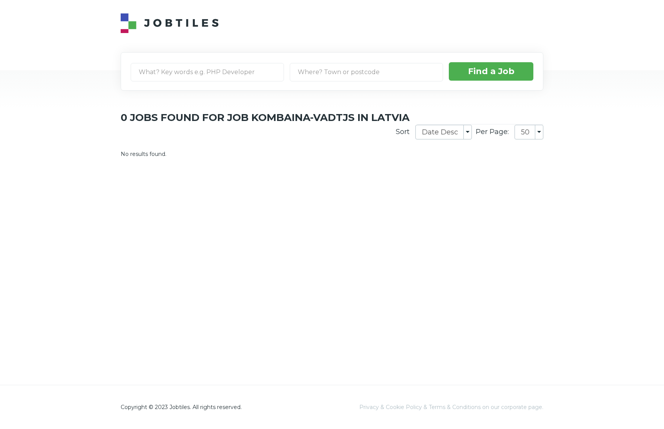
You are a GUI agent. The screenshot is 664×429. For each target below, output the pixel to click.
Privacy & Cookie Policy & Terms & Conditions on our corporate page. (451, 407)
